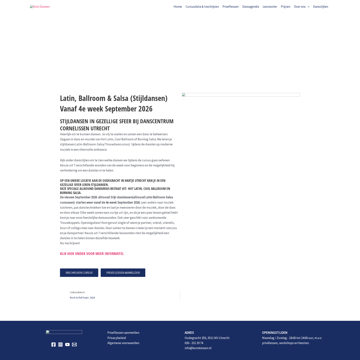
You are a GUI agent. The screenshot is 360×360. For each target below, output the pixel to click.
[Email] (74, 344)
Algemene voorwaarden (123, 343)
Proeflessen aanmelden (123, 333)
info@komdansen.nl (198, 348)
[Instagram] (60, 344)
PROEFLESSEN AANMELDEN (123, 272)
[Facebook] (53, 344)
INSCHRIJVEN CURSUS (79, 272)
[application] (307, 6)
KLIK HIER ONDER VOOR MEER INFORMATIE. (92, 253)
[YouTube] (67, 344)
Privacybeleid (116, 338)
